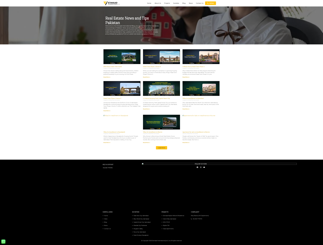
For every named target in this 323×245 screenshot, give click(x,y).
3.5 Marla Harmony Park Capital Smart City (156, 98)
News (191, 3)
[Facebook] (197, 167)
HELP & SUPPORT (108, 164)
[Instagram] (201, 167)
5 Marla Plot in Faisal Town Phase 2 (193, 66)
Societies (176, 3)
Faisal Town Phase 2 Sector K (152, 66)
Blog (184, 3)
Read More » (107, 77)
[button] (161, 147)
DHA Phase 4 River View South (112, 66)
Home (149, 3)
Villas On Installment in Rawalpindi (114, 132)
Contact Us (199, 3)
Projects (167, 3)
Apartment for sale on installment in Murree (196, 132)
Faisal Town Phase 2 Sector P (112, 98)
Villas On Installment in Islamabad (193, 98)
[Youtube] (204, 167)
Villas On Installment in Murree (152, 132)
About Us (158, 3)
